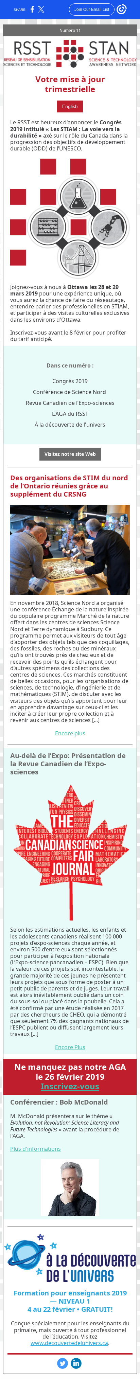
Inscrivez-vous (70, 1086)
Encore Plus (70, 1047)
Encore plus (70, 733)
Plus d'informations (35, 1148)
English (70, 106)
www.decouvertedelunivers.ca (69, 1343)
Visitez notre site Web (70, 454)
